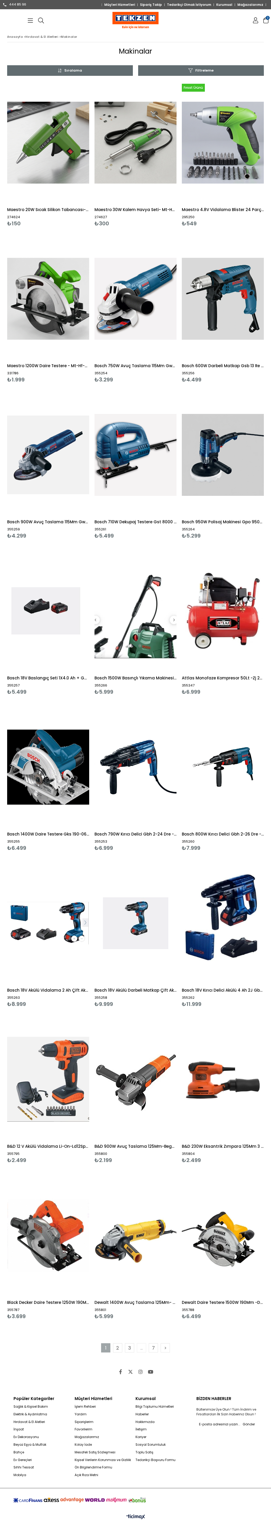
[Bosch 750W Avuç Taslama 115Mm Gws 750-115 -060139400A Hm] (135, 298)
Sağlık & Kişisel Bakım (30, 1407)
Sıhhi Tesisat (23, 1467)
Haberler (142, 1414)
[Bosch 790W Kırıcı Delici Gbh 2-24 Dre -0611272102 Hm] (135, 767)
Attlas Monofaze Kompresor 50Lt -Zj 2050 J (223, 678)
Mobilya (19, 1475)
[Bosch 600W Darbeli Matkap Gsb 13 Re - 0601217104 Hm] (223, 298)
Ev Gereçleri (22, 1460)
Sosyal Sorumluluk (151, 1445)
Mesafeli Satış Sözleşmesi (95, 1452)
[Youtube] (151, 1372)
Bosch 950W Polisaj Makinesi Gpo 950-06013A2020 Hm (223, 522)
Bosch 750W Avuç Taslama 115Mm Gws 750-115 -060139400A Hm (135, 365)
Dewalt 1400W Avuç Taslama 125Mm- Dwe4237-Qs (135, 1302)
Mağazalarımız (250, 4)
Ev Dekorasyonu (26, 1437)
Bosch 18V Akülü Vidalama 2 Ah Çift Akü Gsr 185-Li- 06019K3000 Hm (48, 990)
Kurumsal (224, 4)
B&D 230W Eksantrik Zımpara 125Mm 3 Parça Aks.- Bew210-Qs (223, 1146)
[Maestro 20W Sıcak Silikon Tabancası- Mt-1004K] (48, 142)
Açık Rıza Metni (86, 1475)
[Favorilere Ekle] (48, 153)
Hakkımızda (145, 1422)
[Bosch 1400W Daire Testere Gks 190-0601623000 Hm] (48, 767)
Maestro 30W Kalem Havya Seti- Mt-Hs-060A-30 (135, 209)
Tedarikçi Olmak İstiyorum (189, 4)
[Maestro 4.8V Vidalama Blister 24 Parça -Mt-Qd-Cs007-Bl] (223, 142)
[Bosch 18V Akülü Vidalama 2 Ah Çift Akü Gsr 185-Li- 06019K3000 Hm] (48, 923)
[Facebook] (120, 1372)
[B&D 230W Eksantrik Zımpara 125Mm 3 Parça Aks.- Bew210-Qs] (223, 1079)
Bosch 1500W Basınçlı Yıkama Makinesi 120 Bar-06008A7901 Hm (135, 678)
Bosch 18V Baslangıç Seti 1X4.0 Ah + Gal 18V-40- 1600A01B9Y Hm (48, 678)
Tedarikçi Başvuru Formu (155, 1460)
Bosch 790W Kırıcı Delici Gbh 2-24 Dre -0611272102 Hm (135, 834)
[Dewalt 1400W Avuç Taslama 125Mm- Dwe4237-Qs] (135, 1235)
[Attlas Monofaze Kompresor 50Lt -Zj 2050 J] (223, 610)
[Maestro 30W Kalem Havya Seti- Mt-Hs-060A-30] (135, 142)
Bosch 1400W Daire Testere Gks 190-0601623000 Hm (48, 834)
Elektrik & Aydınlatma (30, 1414)
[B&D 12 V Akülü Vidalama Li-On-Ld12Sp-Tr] (48, 1079)
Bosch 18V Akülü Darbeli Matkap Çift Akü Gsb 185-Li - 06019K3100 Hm (135, 990)
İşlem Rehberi (85, 1407)
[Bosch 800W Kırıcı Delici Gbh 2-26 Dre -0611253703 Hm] (223, 767)
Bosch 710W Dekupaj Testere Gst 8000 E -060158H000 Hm (135, 522)
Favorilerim (83, 1429)
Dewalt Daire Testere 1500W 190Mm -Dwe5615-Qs (223, 1302)
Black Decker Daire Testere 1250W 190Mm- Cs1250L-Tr (48, 1302)
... (141, 1348)
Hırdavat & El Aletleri (29, 1422)
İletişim (141, 1429)
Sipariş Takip (151, 4)
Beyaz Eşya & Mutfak (29, 1445)
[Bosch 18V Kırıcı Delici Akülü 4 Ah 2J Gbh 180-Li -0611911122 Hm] (223, 923)
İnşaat (18, 1429)
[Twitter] (130, 1372)
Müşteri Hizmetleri (119, 4)
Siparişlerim (84, 1422)
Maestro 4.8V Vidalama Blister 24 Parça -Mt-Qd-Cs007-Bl (223, 209)
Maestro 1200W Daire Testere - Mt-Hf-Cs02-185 (48, 365)
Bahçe (18, 1452)
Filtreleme (204, 70)
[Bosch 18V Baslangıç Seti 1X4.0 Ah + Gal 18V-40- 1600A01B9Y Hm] (48, 610)
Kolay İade (83, 1445)
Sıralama (73, 70)
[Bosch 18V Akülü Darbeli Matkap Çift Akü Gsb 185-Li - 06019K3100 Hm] (135, 923)
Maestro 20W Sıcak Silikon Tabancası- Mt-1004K (48, 209)
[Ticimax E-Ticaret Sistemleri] (135, 1517)
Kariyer (141, 1437)
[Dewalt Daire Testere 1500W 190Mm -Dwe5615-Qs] (223, 1235)
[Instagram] (141, 1372)
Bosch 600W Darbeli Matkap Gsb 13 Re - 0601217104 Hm (223, 365)
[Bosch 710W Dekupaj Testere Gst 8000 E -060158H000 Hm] (135, 454)
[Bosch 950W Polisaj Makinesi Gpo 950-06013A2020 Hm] (223, 454)
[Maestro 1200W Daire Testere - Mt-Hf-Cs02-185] (48, 298)
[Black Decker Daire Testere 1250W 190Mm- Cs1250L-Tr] (48, 1235)
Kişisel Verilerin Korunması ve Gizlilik (103, 1460)
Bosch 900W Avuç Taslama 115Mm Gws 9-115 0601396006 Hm (48, 522)
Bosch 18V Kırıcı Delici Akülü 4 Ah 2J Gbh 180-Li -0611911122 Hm (223, 990)
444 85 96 (17, 5)
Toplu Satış (144, 1452)
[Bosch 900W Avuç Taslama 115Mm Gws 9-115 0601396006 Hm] (48, 454)
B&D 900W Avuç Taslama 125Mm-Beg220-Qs (135, 1146)
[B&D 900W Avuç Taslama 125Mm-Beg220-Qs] (135, 1079)
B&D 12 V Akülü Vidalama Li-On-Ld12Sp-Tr (48, 1146)
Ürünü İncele (68, 153)
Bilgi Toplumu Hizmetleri (155, 1407)
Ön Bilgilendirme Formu (93, 1467)
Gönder (249, 1424)
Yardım (81, 1414)
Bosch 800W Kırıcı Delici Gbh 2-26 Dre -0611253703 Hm (223, 834)
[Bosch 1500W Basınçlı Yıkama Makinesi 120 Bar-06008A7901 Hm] (135, 610)
